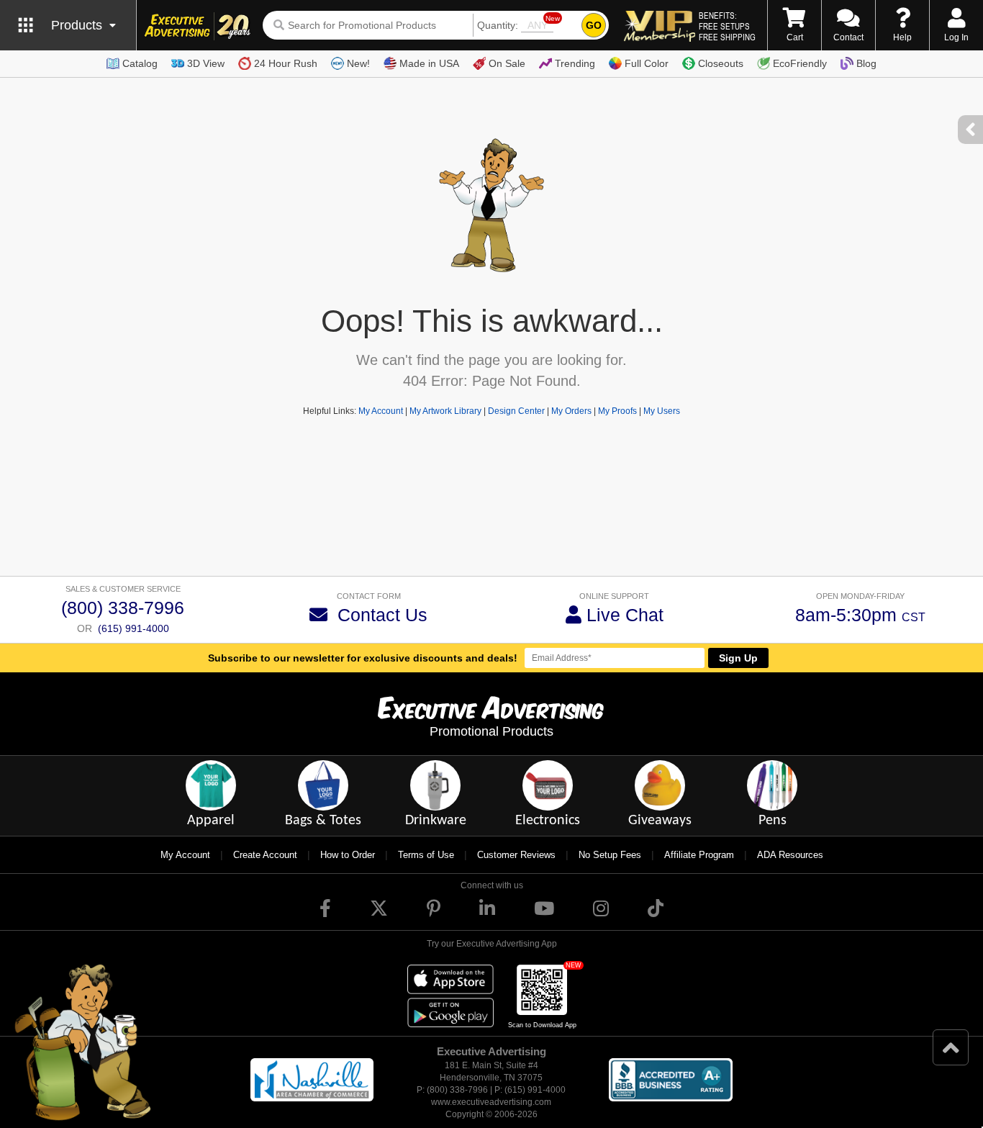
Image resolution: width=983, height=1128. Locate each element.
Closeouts (720, 63)
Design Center (516, 411)
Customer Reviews (516, 854)
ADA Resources (790, 854)
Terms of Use (426, 854)
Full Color (647, 63)
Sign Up (738, 658)
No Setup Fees (610, 854)
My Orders (571, 411)
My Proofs (617, 411)
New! (358, 63)
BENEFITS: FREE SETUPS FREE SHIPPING (727, 25)
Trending (575, 63)
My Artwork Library (445, 411)
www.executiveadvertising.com (491, 1102)
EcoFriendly (800, 63)
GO (594, 25)
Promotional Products (491, 731)
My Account (380, 411)
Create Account (265, 854)
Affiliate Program (699, 854)
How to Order (347, 854)
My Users (661, 411)
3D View (206, 63)
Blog (866, 63)
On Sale (507, 63)
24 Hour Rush (285, 63)
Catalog (140, 63)
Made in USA (429, 63)
